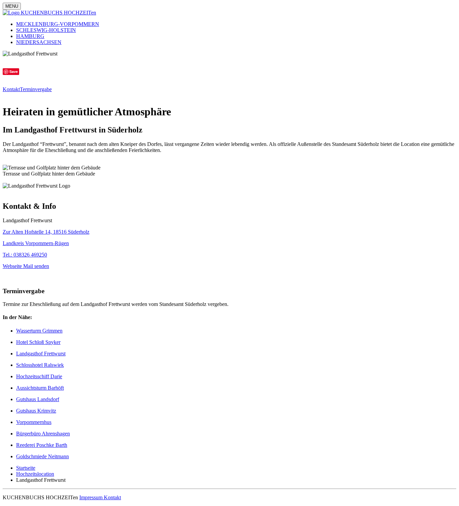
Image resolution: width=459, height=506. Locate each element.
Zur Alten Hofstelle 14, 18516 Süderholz (46, 232)
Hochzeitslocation (35, 474)
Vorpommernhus (33, 422)
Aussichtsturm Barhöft (40, 388)
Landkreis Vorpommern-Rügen (36, 243)
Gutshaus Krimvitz (36, 411)
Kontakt (11, 89)
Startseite (25, 468)
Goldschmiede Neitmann (42, 456)
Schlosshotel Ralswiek (40, 365)
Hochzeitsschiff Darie (39, 376)
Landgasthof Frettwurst (41, 353)
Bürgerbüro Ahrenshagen (43, 433)
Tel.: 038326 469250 (25, 255)
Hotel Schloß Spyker (38, 342)
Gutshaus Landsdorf (37, 399)
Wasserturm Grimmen (39, 331)
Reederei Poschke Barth (41, 445)
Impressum (91, 497)
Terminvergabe (36, 89)
